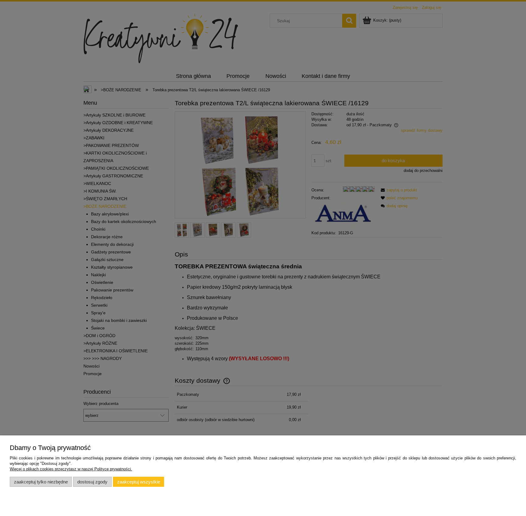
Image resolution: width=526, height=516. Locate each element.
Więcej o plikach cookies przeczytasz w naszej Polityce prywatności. (71, 469)
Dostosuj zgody (92, 481)
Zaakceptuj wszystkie (138, 481)
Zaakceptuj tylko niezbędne (41, 481)
